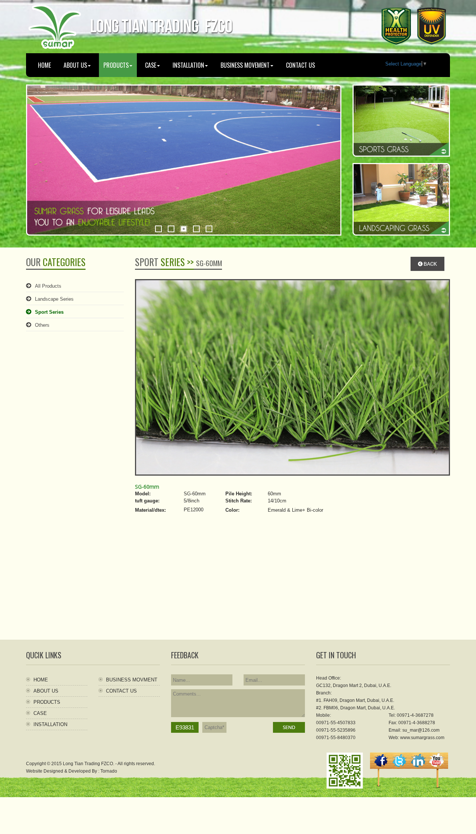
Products (46, 702)
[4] (196, 228)
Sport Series (49, 312)
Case (150, 65)
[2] (171, 228)
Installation (188, 65)
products (116, 65)
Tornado (108, 771)
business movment (131, 680)
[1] (158, 228)
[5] (209, 228)
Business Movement (245, 65)
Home (44, 65)
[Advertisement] (238, 588)
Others (42, 325)
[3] (183, 228)
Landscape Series (54, 299)
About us (75, 65)
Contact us (300, 65)
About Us (45, 691)
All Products (48, 286)
